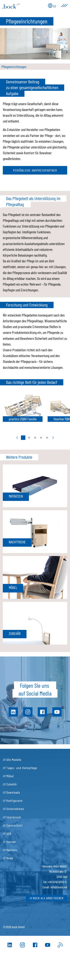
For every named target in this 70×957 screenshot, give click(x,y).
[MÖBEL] (35, 577)
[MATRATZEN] (35, 485)
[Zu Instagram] (22, 945)
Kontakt (11, 842)
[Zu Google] (60, 945)
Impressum (13, 817)
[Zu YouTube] (47, 945)
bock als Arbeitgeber (48, 898)
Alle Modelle (13, 760)
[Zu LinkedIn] (9, 945)
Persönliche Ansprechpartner (35, 170)
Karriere (11, 850)
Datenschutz (14, 825)
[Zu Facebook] (35, 945)
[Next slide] (53, 437)
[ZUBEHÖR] (35, 622)
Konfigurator (14, 800)
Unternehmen (15, 809)
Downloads (13, 792)
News (9, 858)
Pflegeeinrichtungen (13, 66)
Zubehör (11, 784)
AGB (8, 833)
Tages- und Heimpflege (21, 768)
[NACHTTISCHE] (35, 531)
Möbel (10, 776)
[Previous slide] (17, 437)
